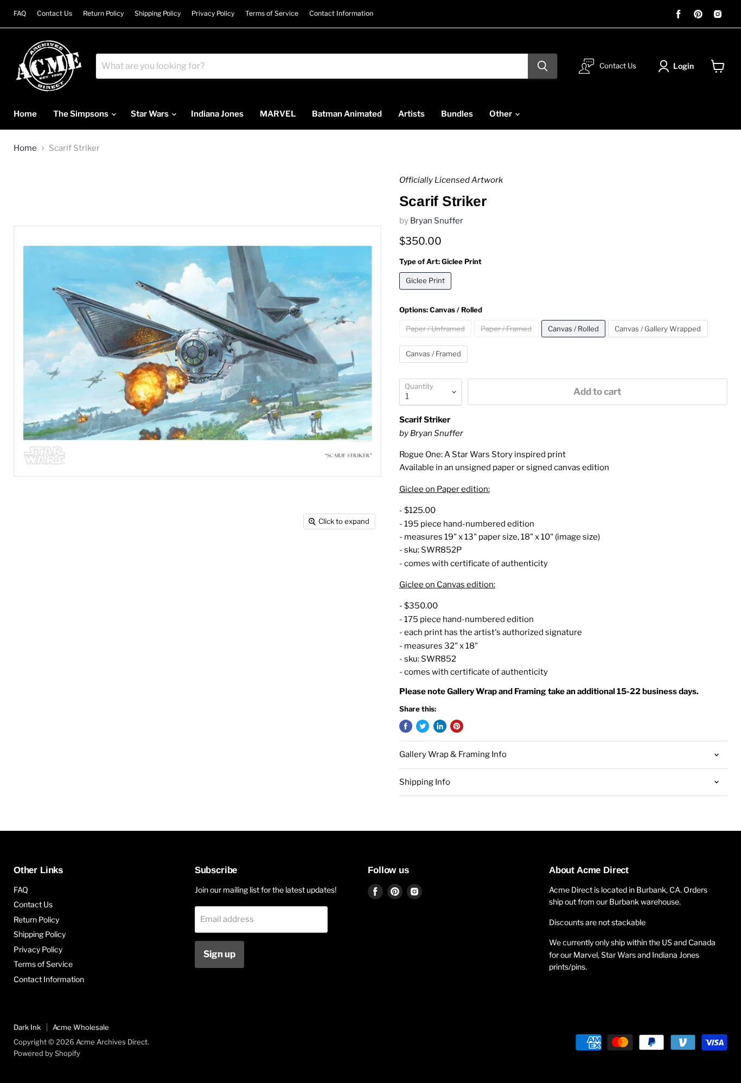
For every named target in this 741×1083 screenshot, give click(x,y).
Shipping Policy (158, 13)
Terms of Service (271, 13)
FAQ (20, 13)
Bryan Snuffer (436, 221)
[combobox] (312, 66)
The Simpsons (81, 114)
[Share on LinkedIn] (439, 726)
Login (683, 66)
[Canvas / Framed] (435, 365)
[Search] (542, 66)
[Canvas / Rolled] (575, 340)
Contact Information (341, 13)
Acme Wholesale (81, 1027)
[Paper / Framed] (507, 340)
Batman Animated (347, 114)
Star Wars (150, 114)
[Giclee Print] (427, 292)
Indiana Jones (217, 114)
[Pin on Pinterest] (456, 726)
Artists (411, 114)
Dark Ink (27, 1027)
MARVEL (278, 114)
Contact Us (54, 13)
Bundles (457, 114)
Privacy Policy (212, 13)
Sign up (219, 954)
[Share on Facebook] (405, 726)
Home (25, 114)
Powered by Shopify (47, 1053)
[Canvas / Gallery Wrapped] (659, 340)
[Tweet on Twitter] (422, 726)
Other (501, 114)
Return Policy (103, 13)
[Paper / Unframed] (437, 340)
